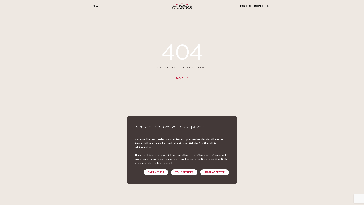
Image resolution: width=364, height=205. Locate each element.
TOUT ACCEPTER (215, 172)
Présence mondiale (251, 6)
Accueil (180, 78)
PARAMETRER (156, 172)
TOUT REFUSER (184, 172)
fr (267, 6)
